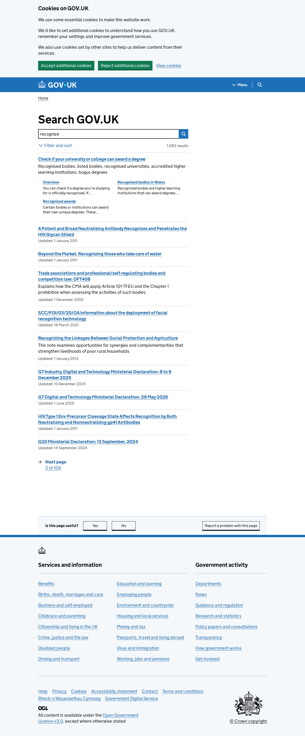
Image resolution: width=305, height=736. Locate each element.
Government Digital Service (131, 698)
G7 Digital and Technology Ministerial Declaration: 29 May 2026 (103, 397)
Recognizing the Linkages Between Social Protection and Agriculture (108, 338)
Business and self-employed (65, 605)
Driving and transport (59, 659)
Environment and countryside (145, 605)
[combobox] (108, 134)
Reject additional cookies (125, 65)
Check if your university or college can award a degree (91, 159)
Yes (99, 525)
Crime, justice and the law (63, 637)
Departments (208, 583)
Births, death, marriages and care (70, 594)
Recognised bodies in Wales (141, 182)
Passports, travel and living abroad (150, 637)
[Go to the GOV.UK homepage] (57, 84)
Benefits (46, 583)
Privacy (59, 691)
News (201, 594)
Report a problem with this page (231, 525)
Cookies (79, 691)
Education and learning (139, 583)
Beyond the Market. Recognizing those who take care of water (100, 254)
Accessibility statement (114, 691)
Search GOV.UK (94, 120)
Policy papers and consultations (226, 626)
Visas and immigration (138, 648)
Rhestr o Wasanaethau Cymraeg (69, 698)
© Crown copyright (248, 721)
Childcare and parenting (61, 616)
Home (43, 98)
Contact (150, 691)
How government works (218, 648)
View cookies (168, 65)
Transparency (208, 637)
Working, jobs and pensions (143, 659)
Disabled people (54, 648)
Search (183, 134)
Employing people (134, 594)
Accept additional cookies (66, 65)
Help (43, 691)
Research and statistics (218, 616)
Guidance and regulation (219, 605)
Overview (51, 182)
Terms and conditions (182, 691)
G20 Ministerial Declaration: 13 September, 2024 (88, 441)
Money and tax (131, 626)
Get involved (207, 659)
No (128, 525)
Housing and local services (142, 616)
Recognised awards (59, 201)
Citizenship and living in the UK (68, 626)
